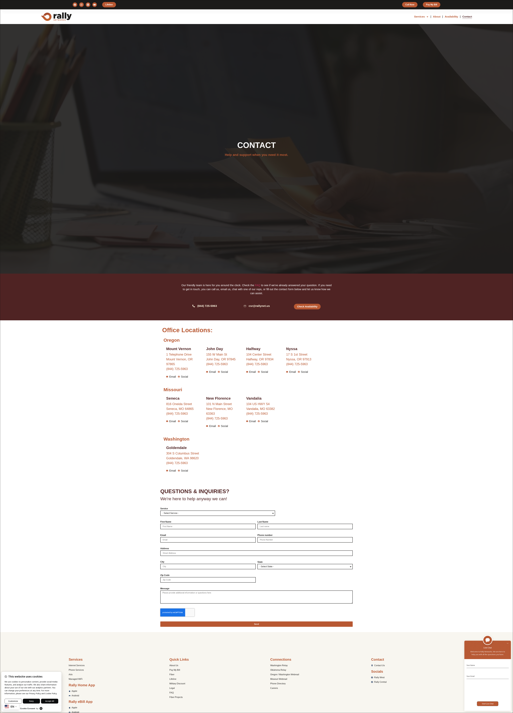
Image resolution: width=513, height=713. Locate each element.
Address (164, 548)
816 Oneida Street (179, 404)
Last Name (262, 522)
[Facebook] (75, 4)
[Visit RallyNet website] (73, 16)
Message (164, 589)
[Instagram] (81, 4)
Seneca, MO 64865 (180, 409)
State (260, 562)
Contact (467, 16)
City (162, 562)
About (436, 16)
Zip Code (165, 575)
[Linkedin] (88, 4)
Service (164, 509)
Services (419, 16)
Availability (451, 16)
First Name (165, 522)
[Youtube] (94, 4)
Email (163, 535)
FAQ (257, 285)
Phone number (265, 535)
